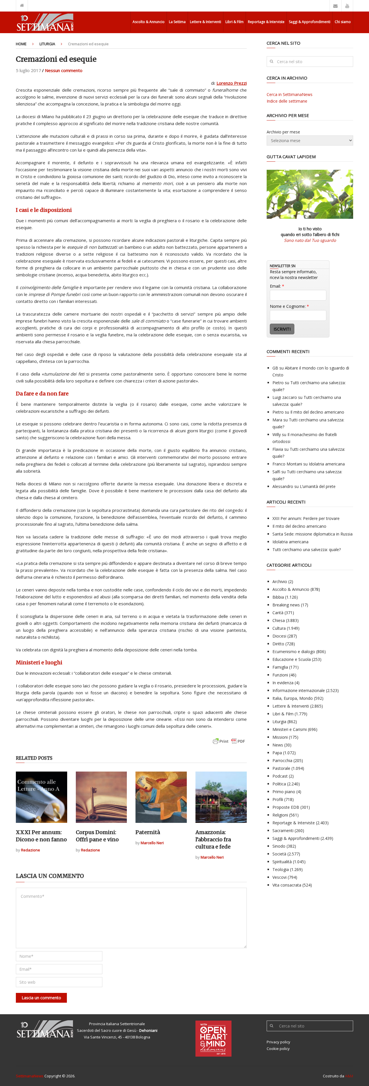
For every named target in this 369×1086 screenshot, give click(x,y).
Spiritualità (282, 861)
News (277, 745)
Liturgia (47, 43)
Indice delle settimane (287, 101)
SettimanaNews (30, 1076)
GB (275, 368)
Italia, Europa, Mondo (292, 698)
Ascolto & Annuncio (149, 21)
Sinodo (278, 846)
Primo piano (283, 791)
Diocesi (279, 636)
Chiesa (278, 620)
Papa (277, 752)
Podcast (280, 776)
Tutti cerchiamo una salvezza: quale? (306, 549)
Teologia (280, 869)
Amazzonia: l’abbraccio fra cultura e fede (213, 839)
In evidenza (282, 682)
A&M (349, 1076)
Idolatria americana (327, 464)
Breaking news (286, 605)
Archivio (279, 581)
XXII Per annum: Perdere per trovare (306, 518)
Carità (277, 612)
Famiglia (280, 667)
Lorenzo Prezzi (231, 83)
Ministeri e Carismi (289, 729)
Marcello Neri (152, 842)
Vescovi (279, 877)
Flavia (277, 449)
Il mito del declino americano (317, 412)
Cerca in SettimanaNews (289, 94)
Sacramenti (282, 830)
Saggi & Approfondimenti (309, 21)
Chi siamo (343, 21)
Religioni (280, 815)
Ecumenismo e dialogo (293, 651)
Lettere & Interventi (205, 21)
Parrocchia (282, 760)
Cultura (279, 628)
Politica (279, 784)
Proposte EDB (285, 807)
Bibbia (278, 597)
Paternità (147, 832)
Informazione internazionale (298, 690)
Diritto (278, 643)
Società (279, 854)
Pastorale (281, 768)
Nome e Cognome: (289, 306)
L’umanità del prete (318, 486)
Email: (277, 286)
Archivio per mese (283, 132)
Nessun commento (63, 70)
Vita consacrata (286, 885)
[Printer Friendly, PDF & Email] (229, 744)
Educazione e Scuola (291, 659)
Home (21, 43)
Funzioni (280, 675)
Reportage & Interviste (266, 21)
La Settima (177, 21)
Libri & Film (234, 21)
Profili (277, 799)
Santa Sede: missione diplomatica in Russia (312, 534)
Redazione (30, 850)
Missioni (280, 737)
